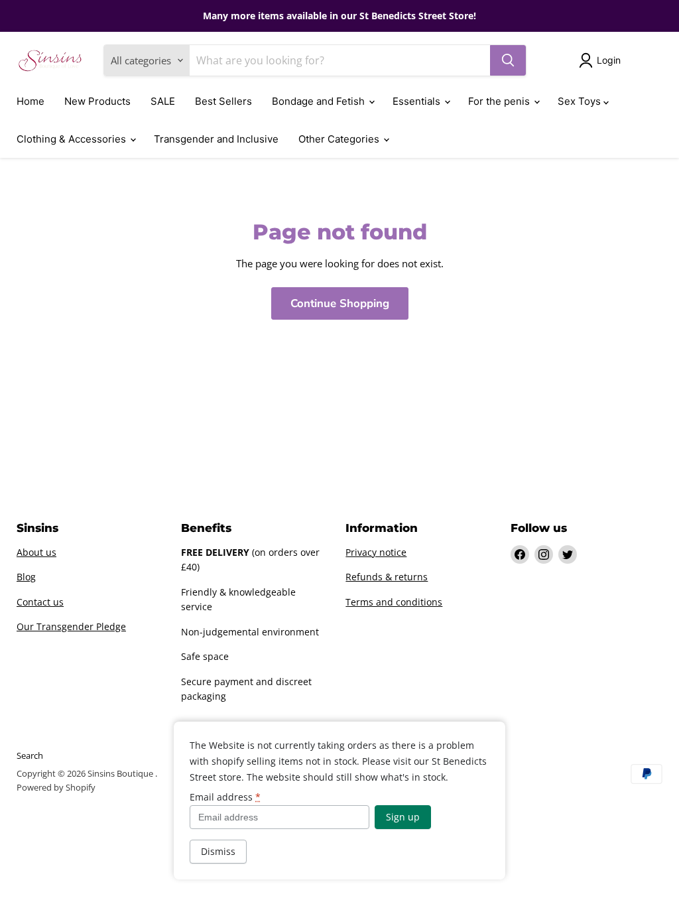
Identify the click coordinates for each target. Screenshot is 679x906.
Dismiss (218, 851)
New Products (97, 101)
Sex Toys (580, 101)
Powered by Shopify (56, 787)
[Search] (508, 60)
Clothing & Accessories (73, 139)
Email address (225, 797)
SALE (163, 101)
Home (30, 101)
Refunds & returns (386, 576)
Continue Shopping (339, 303)
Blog (26, 576)
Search (30, 755)
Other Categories (340, 139)
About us (36, 552)
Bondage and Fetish (319, 101)
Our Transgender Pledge (71, 626)
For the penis (500, 101)
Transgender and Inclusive (216, 139)
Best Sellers (223, 101)
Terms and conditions (393, 602)
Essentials (418, 101)
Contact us (40, 602)
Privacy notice (375, 552)
